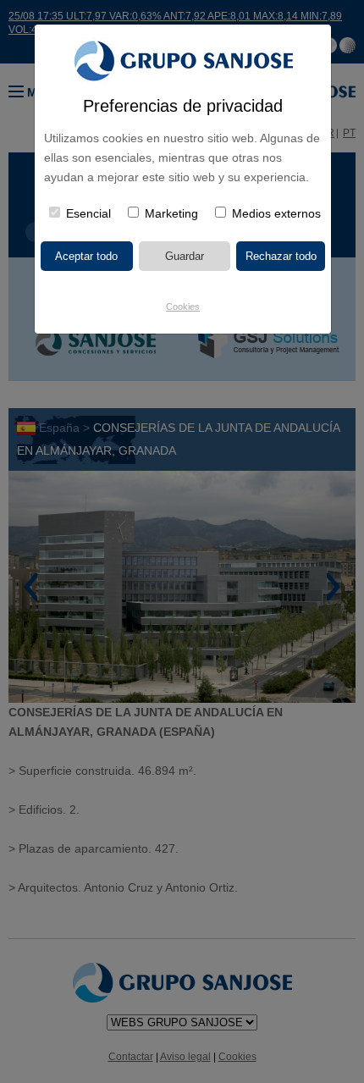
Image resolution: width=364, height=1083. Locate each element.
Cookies (183, 306)
